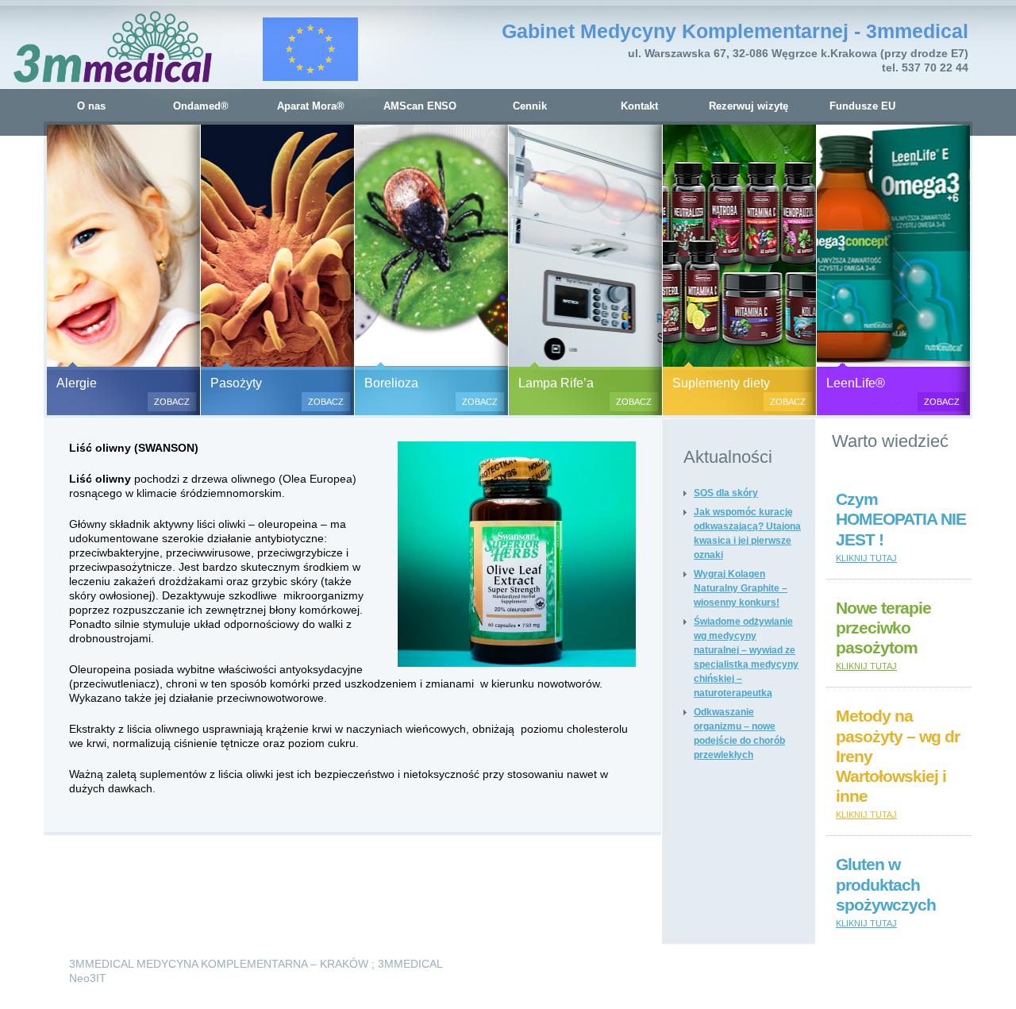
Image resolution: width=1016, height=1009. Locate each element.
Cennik (530, 106)
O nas (91, 106)
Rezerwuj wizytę (748, 106)
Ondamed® (201, 106)
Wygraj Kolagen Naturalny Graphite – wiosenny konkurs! (740, 588)
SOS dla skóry (726, 493)
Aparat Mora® (310, 106)
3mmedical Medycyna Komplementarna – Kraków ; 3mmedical (256, 963)
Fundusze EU (862, 106)
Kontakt (639, 106)
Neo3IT (87, 978)
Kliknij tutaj (866, 558)
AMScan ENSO (419, 106)
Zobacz (172, 401)
